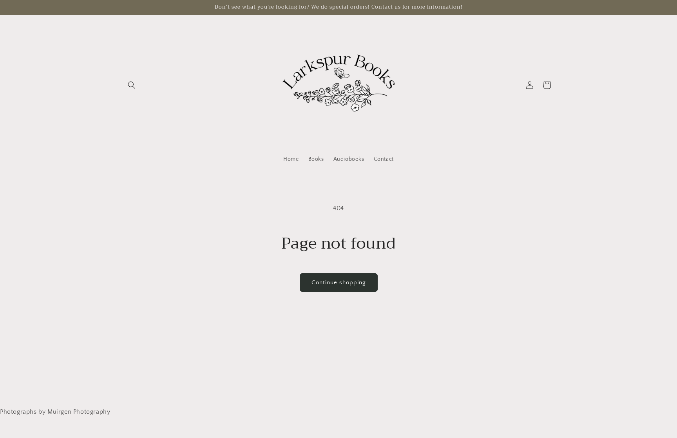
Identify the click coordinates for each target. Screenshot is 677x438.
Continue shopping (338, 282)
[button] (131, 85)
